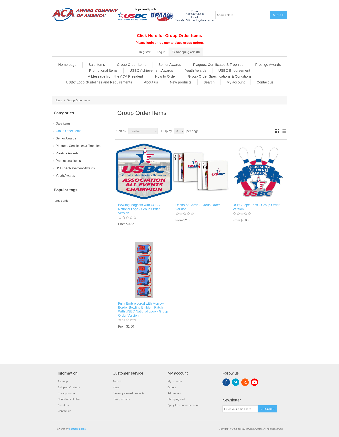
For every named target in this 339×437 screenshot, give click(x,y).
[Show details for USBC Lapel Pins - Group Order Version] (258, 171)
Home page (67, 65)
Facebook (226, 382)
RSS (245, 382)
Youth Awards (195, 70)
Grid (276, 131)
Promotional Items (103, 70)
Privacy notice (66, 393)
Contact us (265, 82)
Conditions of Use (69, 399)
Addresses (174, 393)
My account (236, 82)
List (284, 131)
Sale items (96, 65)
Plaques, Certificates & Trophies (218, 65)
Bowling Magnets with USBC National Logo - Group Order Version (139, 209)
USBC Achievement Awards (151, 70)
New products (180, 82)
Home (58, 100)
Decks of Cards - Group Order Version (197, 207)
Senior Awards (169, 65)
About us (151, 82)
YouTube (254, 382)
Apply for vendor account (183, 405)
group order (62, 200)
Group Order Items (131, 65)
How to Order (165, 76)
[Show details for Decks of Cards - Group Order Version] (201, 171)
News (116, 387)
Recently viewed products (128, 393)
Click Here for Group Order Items (169, 35)
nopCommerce (77, 429)
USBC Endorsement (234, 70)
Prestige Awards (268, 65)
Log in (161, 52)
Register (144, 52)
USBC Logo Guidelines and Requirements (99, 82)
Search (209, 82)
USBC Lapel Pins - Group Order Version (256, 207)
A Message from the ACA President (115, 76)
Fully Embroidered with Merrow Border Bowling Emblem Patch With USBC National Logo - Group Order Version (143, 309)
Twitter (235, 382)
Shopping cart (176, 399)
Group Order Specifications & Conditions (220, 76)
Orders (172, 387)
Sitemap (63, 381)
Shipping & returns (69, 387)
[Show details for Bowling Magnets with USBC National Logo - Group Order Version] (144, 171)
